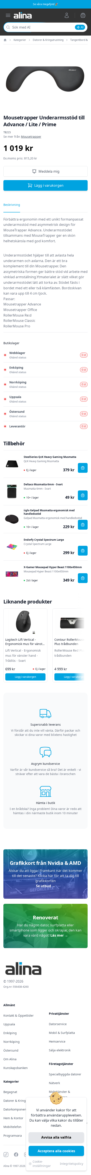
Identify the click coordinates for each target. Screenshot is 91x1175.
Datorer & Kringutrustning (48, 40)
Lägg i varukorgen (48, 185)
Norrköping (11, 1042)
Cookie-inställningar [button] (42, 1163)
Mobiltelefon (12, 1127)
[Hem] (5, 40)
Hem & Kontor (13, 1118)
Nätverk (54, 1083)
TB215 (7, 132)
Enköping (10, 1033)
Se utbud (45, 886)
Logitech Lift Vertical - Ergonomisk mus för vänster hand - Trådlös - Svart (25, 644)
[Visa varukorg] (83, 15)
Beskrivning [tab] (11, 205)
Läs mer (59, 935)
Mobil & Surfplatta (62, 1033)
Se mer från (22, 137)
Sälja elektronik (59, 1050)
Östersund (10, 1050)
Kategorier (20, 40)
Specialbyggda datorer (65, 1074)
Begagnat (10, 1092)
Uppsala (9, 1024)
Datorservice (58, 1024)
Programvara (12, 1135)
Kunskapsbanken (15, 1068)
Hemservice (57, 1041)
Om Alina (10, 1059)
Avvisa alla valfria (56, 1137)
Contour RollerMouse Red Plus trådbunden (72, 642)
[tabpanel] (45, 274)
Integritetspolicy (71, 1164)
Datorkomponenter (16, 1109)
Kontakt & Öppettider (18, 1015)
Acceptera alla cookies (56, 1151)
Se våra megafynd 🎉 (45, 4)
